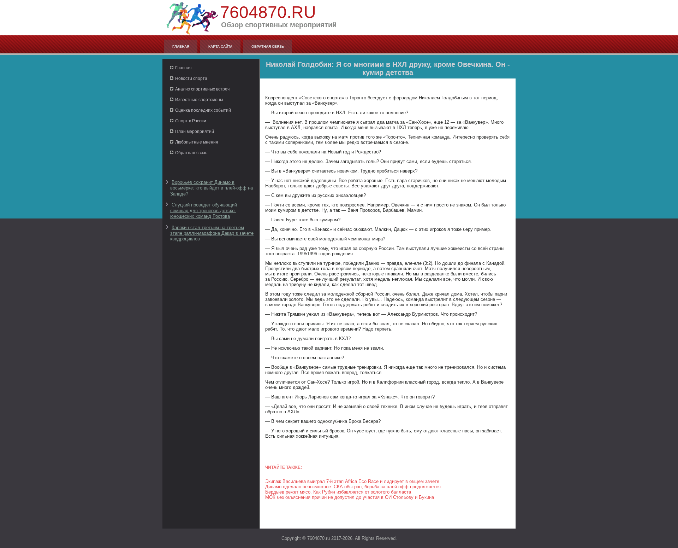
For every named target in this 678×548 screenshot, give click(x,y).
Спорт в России (190, 120)
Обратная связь (267, 46)
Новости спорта (191, 78)
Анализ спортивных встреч (202, 89)
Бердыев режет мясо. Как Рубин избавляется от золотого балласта (338, 492)
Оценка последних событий (203, 110)
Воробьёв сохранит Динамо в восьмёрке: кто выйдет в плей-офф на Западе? (211, 188)
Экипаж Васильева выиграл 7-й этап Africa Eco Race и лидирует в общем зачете (352, 481)
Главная (180, 46)
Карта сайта (220, 46)
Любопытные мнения (196, 142)
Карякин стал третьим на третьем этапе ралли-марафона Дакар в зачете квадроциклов (212, 233)
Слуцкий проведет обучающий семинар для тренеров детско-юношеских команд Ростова (203, 210)
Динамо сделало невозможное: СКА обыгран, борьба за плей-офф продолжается (353, 486)
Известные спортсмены (199, 99)
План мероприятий (194, 131)
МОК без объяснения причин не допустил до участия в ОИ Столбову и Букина (349, 497)
